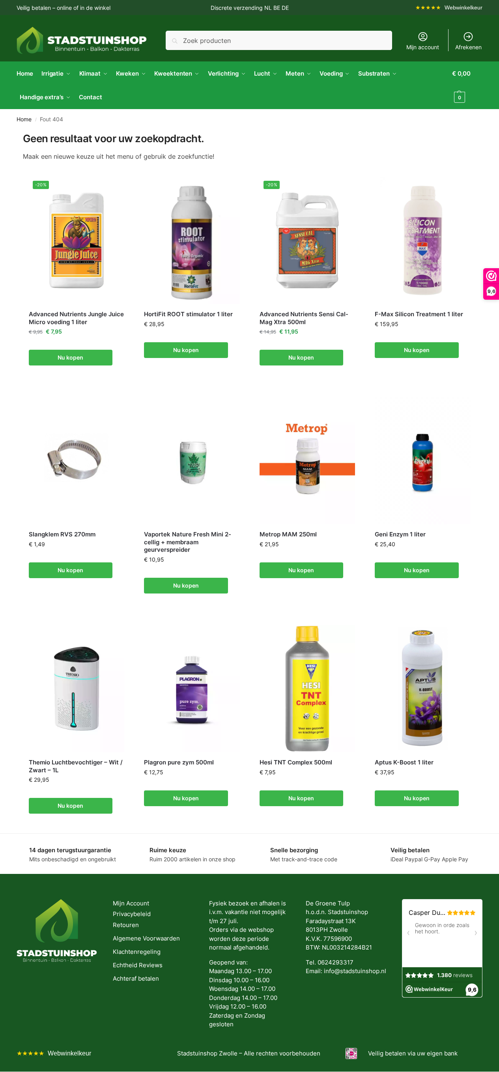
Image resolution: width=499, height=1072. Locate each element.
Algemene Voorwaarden (146, 938)
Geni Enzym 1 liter (400, 534)
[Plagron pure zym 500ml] (192, 688)
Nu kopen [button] (70, 357)
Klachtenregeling (137, 951)
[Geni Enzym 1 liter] (423, 460)
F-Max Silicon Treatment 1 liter (419, 314)
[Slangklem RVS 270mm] (77, 460)
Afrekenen (468, 47)
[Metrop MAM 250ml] (307, 460)
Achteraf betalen (136, 978)
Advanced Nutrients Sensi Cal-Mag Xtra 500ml (304, 318)
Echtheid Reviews (138, 965)
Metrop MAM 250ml (288, 534)
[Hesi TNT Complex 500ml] (307, 688)
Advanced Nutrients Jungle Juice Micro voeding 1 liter (76, 318)
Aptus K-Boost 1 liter (404, 762)
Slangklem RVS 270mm (62, 534)
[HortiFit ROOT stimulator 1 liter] (192, 240)
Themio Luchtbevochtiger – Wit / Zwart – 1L (76, 766)
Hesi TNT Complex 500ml (296, 762)
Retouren (126, 925)
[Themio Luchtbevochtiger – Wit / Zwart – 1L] (77, 688)
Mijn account (422, 47)
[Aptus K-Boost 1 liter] (423, 688)
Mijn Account (131, 903)
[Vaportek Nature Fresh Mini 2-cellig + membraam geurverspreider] (192, 460)
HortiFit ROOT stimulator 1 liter (188, 314)
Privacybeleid (132, 914)
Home (24, 119)
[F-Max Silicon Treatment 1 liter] (423, 240)
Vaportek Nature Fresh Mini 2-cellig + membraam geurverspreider (187, 541)
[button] (467, 85)
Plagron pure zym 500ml (179, 762)
